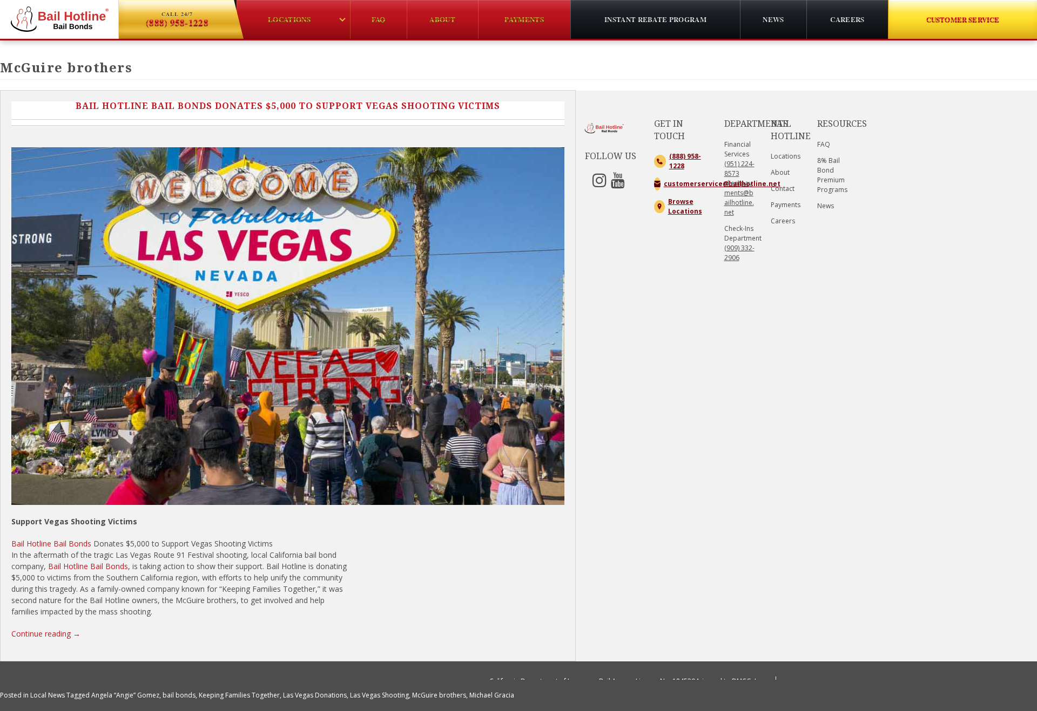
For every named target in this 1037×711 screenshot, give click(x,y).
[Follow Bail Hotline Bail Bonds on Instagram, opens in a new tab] (601, 183)
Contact (782, 188)
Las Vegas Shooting (379, 695)
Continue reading (45, 633)
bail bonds (179, 695)
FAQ (823, 144)
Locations (785, 156)
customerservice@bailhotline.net (686, 183)
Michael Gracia (491, 695)
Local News (47, 695)
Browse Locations (685, 206)
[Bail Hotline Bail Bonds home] (59, 19)
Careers (783, 220)
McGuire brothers (439, 695)
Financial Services (737, 149)
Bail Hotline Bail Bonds (51, 543)
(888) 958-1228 (685, 161)
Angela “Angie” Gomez (125, 695)
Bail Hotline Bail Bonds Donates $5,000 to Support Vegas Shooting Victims (288, 106)
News (825, 205)
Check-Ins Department (743, 243)
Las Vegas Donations (315, 695)
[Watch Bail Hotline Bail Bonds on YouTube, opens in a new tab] (620, 183)
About (780, 172)
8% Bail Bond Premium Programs (832, 175)
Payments (785, 204)
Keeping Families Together (239, 695)
